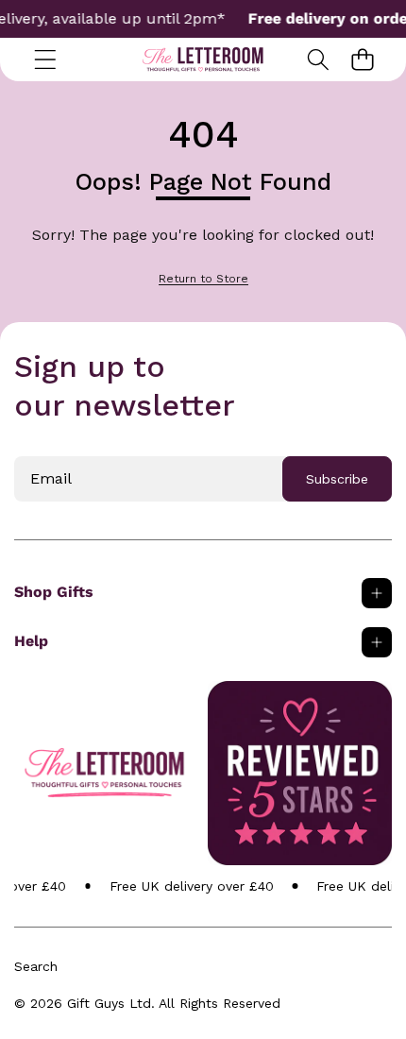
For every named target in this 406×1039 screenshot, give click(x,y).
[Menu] (45, 59)
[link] (203, 279)
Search (36, 966)
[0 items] (362, 59)
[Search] (317, 59)
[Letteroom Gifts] (203, 59)
